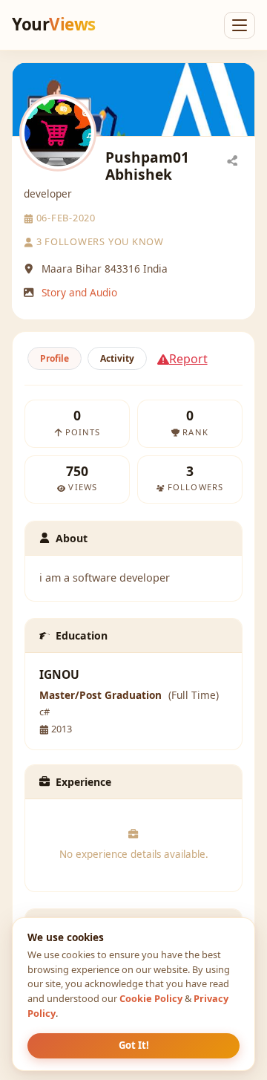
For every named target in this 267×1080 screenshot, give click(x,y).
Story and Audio (79, 292)
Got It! (134, 1045)
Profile (54, 358)
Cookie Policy (150, 998)
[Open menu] (239, 25)
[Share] (232, 160)
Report (188, 359)
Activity (117, 358)
